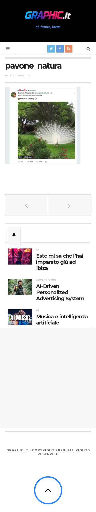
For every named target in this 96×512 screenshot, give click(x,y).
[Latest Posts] (14, 234)
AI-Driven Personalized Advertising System (60, 292)
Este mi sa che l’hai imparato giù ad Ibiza (59, 262)
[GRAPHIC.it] (48, 15)
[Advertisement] (48, 378)
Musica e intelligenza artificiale (62, 320)
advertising (46, 280)
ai (37, 249)
